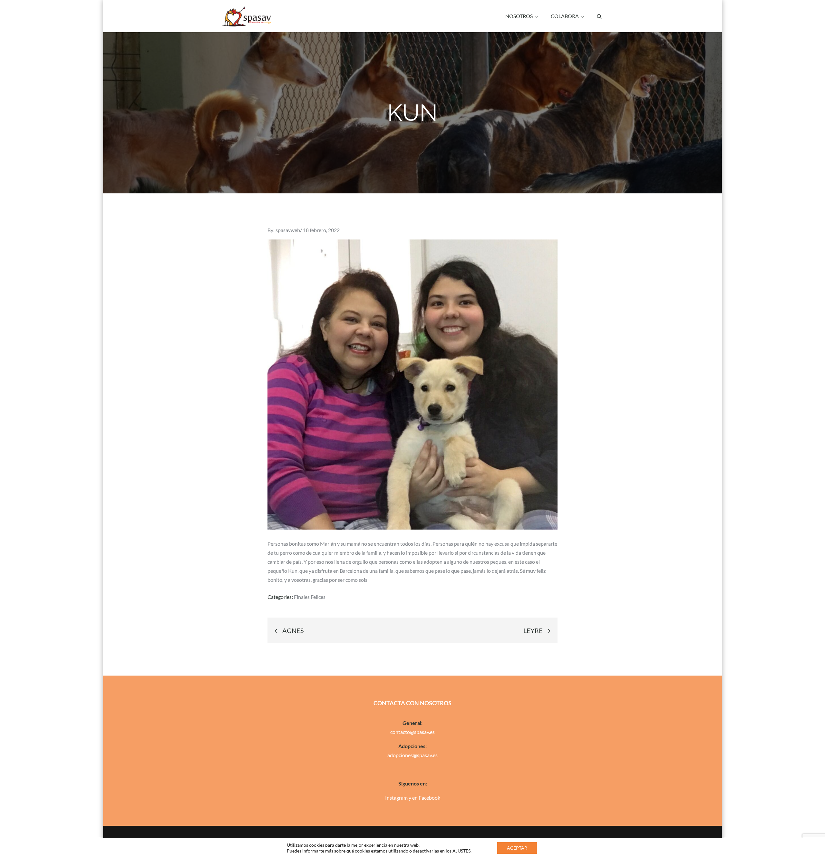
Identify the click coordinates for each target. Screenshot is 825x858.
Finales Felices (309, 597)
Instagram (396, 798)
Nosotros (519, 16)
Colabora (565, 16)
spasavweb (288, 230)
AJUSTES (461, 850)
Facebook (429, 798)
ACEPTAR (517, 848)
